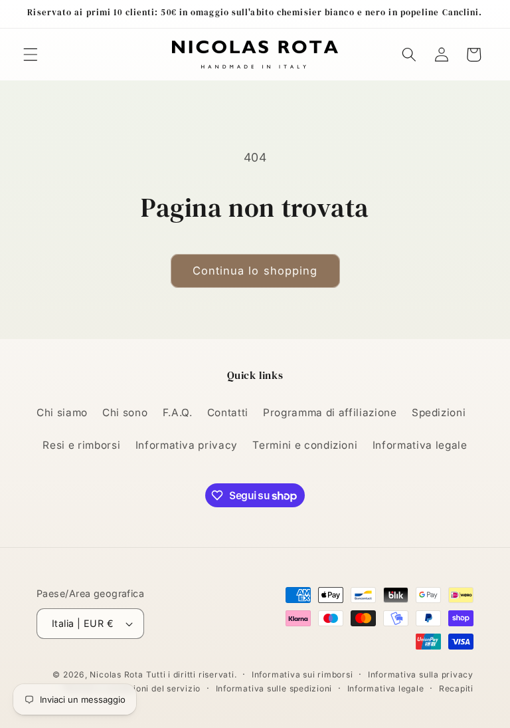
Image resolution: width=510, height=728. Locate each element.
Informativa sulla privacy (420, 674)
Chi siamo (62, 412)
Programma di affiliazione (330, 412)
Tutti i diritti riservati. (191, 674)
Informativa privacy (186, 445)
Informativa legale (420, 445)
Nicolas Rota (116, 674)
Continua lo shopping (255, 270)
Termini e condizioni (304, 445)
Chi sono (124, 412)
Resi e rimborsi (81, 445)
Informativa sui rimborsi (302, 674)
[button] (30, 54)
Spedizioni (439, 412)
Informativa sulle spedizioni (274, 688)
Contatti (227, 412)
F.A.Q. (178, 412)
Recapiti (456, 688)
